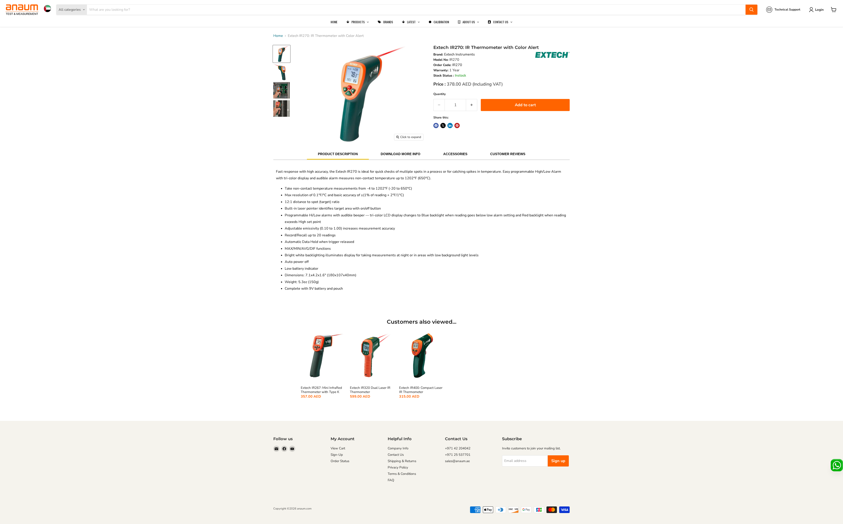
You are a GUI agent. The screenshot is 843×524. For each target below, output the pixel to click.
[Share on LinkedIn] (450, 125)
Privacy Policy (398, 467)
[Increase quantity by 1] (471, 105)
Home (278, 35)
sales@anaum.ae (457, 461)
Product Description (338, 154)
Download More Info (400, 154)
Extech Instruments (459, 54)
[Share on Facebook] (436, 125)
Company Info (398, 448)
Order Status (340, 461)
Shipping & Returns (402, 461)
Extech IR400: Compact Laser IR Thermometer (420, 390)
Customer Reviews (507, 154)
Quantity (439, 94)
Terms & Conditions (402, 474)
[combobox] (416, 10)
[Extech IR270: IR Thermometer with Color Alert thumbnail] (281, 54)
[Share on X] (443, 125)
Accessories (455, 154)
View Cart (338, 448)
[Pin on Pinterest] (457, 125)
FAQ (391, 480)
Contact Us (396, 454)
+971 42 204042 (457, 448)
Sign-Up (337, 454)
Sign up (558, 460)
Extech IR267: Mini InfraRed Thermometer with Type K (321, 390)
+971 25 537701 (457, 454)
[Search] (751, 10)
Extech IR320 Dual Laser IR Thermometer (370, 390)
